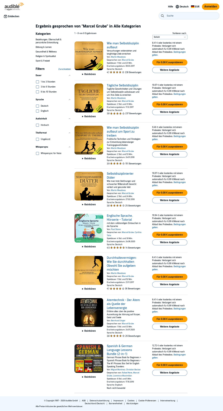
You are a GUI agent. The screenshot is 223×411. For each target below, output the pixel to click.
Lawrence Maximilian (122, 376)
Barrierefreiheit (116, 403)
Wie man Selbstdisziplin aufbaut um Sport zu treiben (123, 131)
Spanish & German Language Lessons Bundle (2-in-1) (119, 350)
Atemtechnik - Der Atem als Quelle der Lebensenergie (123, 304)
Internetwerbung (168, 400)
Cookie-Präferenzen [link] (147, 400)
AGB (84, 400)
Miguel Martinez (118, 369)
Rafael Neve (127, 373)
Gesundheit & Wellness (46, 51)
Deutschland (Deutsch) (95, 403)
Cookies (131, 400)
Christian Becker (133, 369)
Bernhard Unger (118, 320)
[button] (53, 75)
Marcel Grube (128, 60)
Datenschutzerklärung (100, 400)
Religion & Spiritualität (46, 56)
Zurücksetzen (64, 69)
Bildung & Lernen (44, 47)
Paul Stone (116, 229)
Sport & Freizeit (43, 61)
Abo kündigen (132, 403)
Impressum (118, 400)
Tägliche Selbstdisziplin (122, 85)
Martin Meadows (118, 57)
